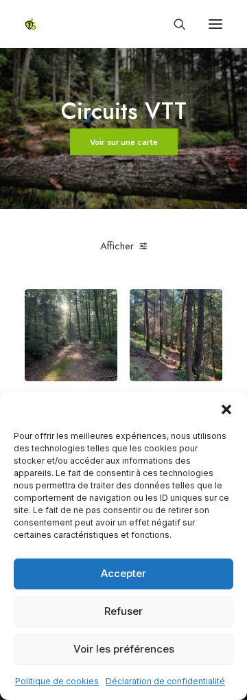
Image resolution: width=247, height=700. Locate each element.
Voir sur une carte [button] (123, 142)
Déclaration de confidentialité (165, 681)
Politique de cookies (57, 681)
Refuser (123, 611)
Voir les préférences (123, 648)
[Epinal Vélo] (30, 24)
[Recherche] (173, 24)
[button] (226, 409)
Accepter (123, 573)
